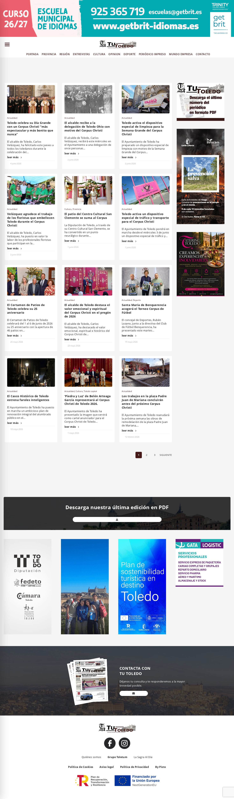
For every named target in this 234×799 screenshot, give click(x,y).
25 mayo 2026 (16, 342)
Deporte (137, 300)
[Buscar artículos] (230, 45)
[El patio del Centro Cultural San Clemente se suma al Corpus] (88, 190)
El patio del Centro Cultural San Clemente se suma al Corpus (88, 216)
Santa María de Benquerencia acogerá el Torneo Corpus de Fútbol (144, 308)
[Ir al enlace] (110, 743)
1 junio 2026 (73, 247)
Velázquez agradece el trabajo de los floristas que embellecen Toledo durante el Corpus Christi (30, 219)
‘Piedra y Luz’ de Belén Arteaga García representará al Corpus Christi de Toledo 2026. (87, 400)
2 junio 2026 (73, 159)
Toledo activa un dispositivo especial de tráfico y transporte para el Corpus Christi (145, 217)
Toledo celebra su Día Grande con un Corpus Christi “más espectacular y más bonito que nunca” (30, 128)
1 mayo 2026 (73, 433)
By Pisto (160, 767)
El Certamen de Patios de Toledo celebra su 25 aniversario (26, 308)
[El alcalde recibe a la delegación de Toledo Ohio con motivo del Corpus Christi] (88, 99)
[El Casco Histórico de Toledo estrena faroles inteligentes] (31, 372)
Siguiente (166, 454)
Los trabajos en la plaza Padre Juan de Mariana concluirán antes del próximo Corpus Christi (144, 401)
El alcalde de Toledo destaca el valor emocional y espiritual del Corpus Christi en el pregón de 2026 (87, 310)
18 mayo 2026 (16, 429)
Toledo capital (90, 391)
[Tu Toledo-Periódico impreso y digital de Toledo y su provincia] (117, 44)
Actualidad (12, 118)
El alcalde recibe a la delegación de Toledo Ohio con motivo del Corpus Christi (87, 126)
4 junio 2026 (15, 163)
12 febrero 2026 (132, 436)
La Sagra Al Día (143, 757)
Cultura (67, 209)
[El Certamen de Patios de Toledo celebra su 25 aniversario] (31, 281)
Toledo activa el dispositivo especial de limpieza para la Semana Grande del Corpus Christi (143, 128)
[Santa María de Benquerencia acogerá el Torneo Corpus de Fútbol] (146, 281)
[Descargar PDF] (117, 519)
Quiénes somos (91, 757)
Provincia (77, 209)
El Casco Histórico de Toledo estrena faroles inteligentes (28, 398)
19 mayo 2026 (131, 342)
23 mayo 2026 (74, 345)
